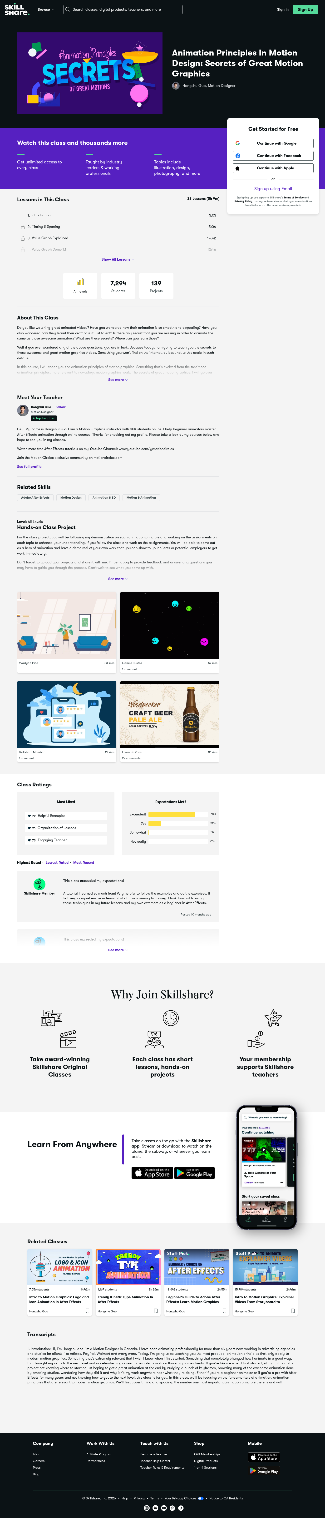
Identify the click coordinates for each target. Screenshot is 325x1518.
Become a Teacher (153, 1454)
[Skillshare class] (59, 1267)
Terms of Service (294, 197)
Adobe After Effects (35, 497)
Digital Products (206, 1461)
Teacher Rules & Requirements (162, 1467)
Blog (36, 1474)
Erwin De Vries (132, 752)
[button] (53, 9)
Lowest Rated (57, 862)
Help (125, 1498)
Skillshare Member (32, 752)
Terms (154, 1498)
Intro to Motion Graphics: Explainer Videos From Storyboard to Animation (264, 1302)
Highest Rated (29, 862)
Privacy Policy (243, 201)
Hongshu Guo (48, 407)
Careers (38, 1461)
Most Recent (83, 862)
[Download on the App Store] (151, 1173)
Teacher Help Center (155, 1461)
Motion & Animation (141, 497)
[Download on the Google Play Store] (270, 1471)
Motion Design (71, 497)
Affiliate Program (99, 1454)
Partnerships (96, 1461)
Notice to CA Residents (226, 1498)
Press (36, 1467)
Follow (61, 407)
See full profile (29, 466)
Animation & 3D (104, 497)
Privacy (139, 1498)
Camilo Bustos (132, 663)
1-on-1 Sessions (205, 1467)
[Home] (17, 9)
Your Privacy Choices (180, 1498)
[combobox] (123, 9)
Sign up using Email (273, 188)
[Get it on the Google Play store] (195, 1173)
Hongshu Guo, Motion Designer (209, 86)
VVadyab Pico (28, 663)
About (37, 1454)
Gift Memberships (207, 1454)
